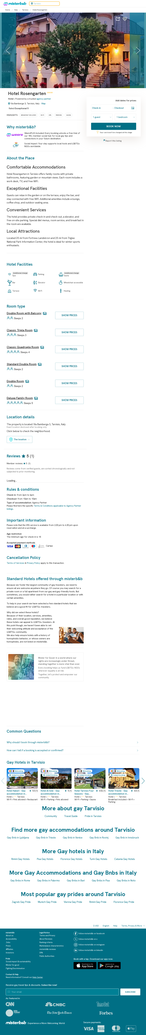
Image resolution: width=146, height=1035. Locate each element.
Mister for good (12, 965)
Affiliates (9, 949)
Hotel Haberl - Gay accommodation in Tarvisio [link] (16, 792)
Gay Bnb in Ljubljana (18, 837)
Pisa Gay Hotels (45, 859)
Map (43, 103)
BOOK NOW (114, 126)
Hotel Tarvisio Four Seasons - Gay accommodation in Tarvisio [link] (84, 792)
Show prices (69, 315)
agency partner (43, 98)
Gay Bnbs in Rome (20, 880)
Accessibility (11, 939)
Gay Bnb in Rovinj (99, 837)
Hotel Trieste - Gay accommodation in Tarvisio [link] (118, 792)
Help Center (37, 977)
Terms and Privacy (47, 935)
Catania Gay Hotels (124, 859)
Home (7, 10)
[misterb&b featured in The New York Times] (59, 1013)
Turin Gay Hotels (98, 859)
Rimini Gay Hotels (20, 859)
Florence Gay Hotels (71, 859)
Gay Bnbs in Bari (76, 880)
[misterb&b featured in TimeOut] (103, 1004)
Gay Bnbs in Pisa (101, 880)
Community (51, 816)
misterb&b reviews (47, 949)
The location (20, 439)
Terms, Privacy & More (131, 925)
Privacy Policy (33, 563)
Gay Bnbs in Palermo (48, 880)
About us (9, 935)
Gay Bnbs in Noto (126, 880)
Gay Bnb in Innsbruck (127, 837)
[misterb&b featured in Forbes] (106, 1013)
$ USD (96, 925)
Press (8, 946)
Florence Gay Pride (123, 902)
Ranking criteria (45, 942)
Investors (10, 952)
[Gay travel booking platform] (16, 1022)
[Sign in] (124, 20)
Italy (16, 10)
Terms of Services (15, 563)
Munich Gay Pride (47, 902)
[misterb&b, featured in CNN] (10, 1004)
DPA (41, 952)
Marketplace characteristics (51, 946)
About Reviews (45, 939)
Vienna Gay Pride (73, 902)
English (106, 925)
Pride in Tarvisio (93, 816)
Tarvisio (25, 10)
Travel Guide (71, 816)
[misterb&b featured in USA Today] (13, 1013)
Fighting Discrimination (15, 968)
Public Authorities (46, 956)
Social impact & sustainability (18, 961)
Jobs (8, 942)
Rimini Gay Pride (97, 902)
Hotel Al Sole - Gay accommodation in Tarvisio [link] (50, 792)
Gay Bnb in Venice (72, 837)
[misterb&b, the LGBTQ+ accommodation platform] (14, 3)
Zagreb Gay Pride (21, 902)
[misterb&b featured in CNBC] (55, 1004)
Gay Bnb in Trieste (46, 837)
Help (115, 925)
